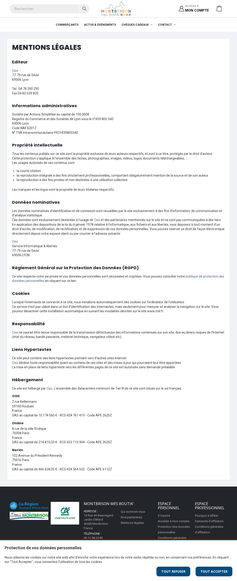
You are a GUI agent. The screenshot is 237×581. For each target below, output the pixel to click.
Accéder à (197, 8)
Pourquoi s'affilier (206, 515)
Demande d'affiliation (209, 521)
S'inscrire (164, 515)
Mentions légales (132, 523)
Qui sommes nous (133, 511)
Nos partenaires (131, 517)
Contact (165, 24)
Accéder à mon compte (173, 521)
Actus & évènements (100, 24)
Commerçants (67, 24)
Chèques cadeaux (136, 24)
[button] (219, 10)
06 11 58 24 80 (93, 538)
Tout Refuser (173, 571)
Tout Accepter (214, 571)
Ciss (15, 70)
